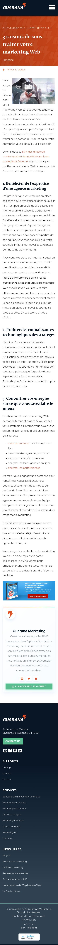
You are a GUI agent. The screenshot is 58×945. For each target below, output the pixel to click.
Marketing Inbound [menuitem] (13, 821)
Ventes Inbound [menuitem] (11, 827)
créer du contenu (18, 444)
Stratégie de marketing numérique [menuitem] (21, 797)
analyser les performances (24, 468)
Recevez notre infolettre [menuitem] (15, 874)
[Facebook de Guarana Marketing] (36, 678)
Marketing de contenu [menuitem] (15, 809)
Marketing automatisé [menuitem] (14, 803)
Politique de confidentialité (29, 916)
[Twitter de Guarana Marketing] (29, 678)
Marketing (8, 60)
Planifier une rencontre (30, 686)
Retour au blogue (15, 70)
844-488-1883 (29, 928)
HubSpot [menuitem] (7, 839)
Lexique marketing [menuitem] (13, 868)
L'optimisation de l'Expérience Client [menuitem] (22, 885)
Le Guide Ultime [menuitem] (11, 891)
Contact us (12, 741)
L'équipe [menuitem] (7, 768)
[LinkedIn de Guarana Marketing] (22, 678)
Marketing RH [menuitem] (10, 833)
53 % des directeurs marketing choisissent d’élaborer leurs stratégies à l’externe (26, 157)
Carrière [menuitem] (7, 774)
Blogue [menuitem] (7, 856)
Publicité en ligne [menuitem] (12, 815)
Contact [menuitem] (7, 780)
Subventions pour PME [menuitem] (15, 879)
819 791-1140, (29, 920)
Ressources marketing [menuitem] (15, 862)
